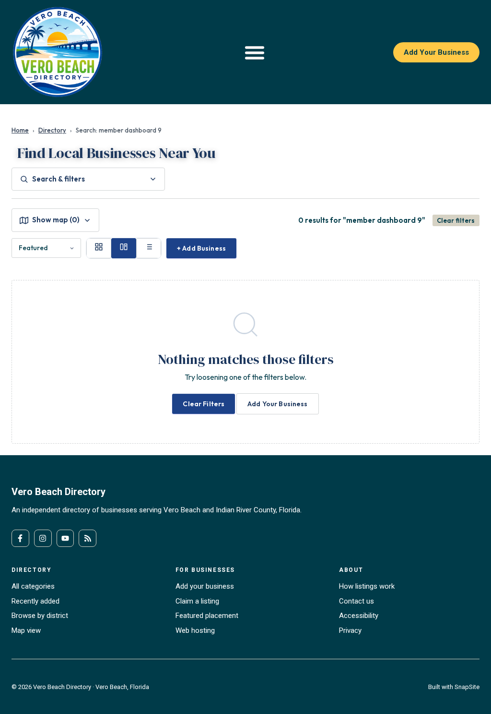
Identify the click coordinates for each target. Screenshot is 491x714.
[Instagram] (43, 538)
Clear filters (456, 220)
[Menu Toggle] (254, 52)
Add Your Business (277, 403)
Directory (52, 130)
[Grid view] (98, 248)
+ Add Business (201, 248)
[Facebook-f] (20, 538)
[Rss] (87, 538)
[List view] (148, 248)
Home (20, 130)
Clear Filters (203, 403)
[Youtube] (65, 538)
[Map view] (123, 248)
